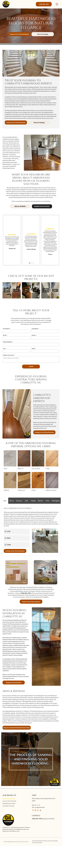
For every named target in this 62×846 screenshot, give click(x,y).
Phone (33, 335)
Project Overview (8, 355)
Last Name (35, 328)
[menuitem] (16, 798)
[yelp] (38, 810)
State (33, 348)
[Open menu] (57, 4)
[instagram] (35, 810)
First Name (6, 328)
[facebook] (33, 810)
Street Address (7, 342)
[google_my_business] (40, 810)
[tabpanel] (31, 530)
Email (4, 335)
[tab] (4, 501)
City (4, 348)
